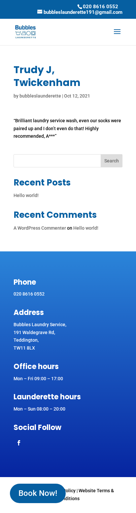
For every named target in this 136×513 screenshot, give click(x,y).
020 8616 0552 (100, 7)
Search (111, 160)
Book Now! (37, 493)
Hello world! (26, 195)
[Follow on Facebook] (19, 443)
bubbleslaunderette (40, 96)
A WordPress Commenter (40, 228)
